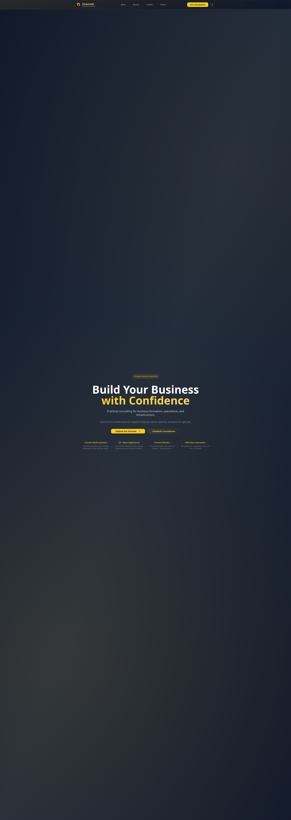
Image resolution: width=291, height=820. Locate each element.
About (123, 5)
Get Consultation (198, 4)
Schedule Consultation (163, 431)
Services (136, 5)
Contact (163, 5)
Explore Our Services (126, 431)
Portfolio (149, 5)
